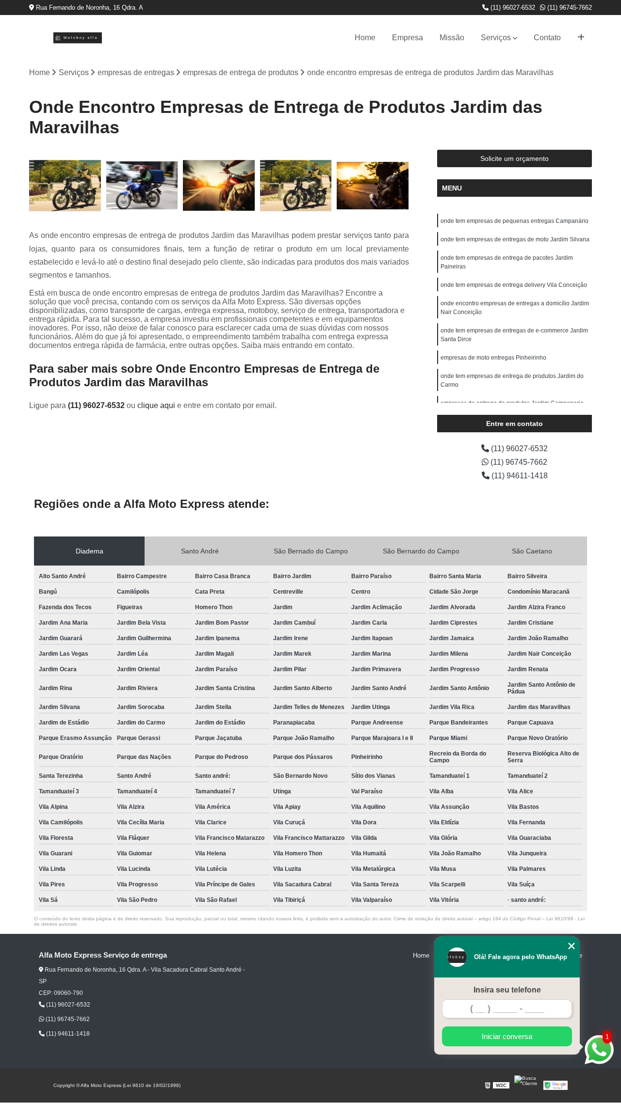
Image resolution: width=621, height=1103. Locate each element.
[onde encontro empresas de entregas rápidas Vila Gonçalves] (373, 186)
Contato (547, 37)
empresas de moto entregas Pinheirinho (493, 357)
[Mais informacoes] (581, 37)
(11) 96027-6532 (512, 7)
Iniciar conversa (507, 1036)
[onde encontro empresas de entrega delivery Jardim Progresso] (219, 186)
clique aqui (156, 405)
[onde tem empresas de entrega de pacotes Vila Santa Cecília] (142, 186)
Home (365, 37)
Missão (452, 37)
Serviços (496, 37)
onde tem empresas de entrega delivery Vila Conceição (514, 285)
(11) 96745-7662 (568, 7)
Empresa (407, 37)
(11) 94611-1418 (519, 476)
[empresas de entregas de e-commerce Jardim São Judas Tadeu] (296, 186)
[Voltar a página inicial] (77, 38)
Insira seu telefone (507, 990)
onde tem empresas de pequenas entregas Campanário (514, 221)
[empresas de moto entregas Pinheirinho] (65, 186)
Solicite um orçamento (514, 158)
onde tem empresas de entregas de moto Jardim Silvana (515, 239)
